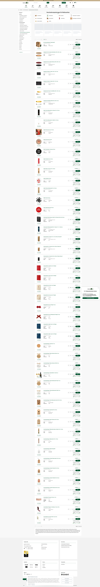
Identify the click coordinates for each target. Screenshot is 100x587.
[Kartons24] (26, 2)
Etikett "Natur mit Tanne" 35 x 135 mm (49, 168)
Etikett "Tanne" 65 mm (47, 197)
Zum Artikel (39, 48)
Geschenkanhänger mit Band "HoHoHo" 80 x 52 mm (51, 468)
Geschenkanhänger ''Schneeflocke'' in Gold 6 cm (51, 372)
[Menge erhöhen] (74, 44)
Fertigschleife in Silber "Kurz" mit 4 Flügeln (50, 324)
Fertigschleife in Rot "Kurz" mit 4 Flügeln (50, 285)
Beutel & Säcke (21, 36)
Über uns (44, 564)
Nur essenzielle (67, 582)
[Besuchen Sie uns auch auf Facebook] (25, 574)
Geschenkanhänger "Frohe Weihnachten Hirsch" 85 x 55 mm (53, 400)
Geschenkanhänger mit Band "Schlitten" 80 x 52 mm (51, 477)
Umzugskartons (21, 19)
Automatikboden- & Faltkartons (23, 15)
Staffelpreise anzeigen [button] (76, 46)
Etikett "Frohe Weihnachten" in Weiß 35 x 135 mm (51, 120)
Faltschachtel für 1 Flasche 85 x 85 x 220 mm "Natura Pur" (52, 246)
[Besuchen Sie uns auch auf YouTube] (28, 574)
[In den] (77, 44)
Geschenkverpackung (22, 22)
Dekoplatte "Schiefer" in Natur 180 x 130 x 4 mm (51, 71)
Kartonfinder (63, 564)
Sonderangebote (21, 39)
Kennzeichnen (20, 43)
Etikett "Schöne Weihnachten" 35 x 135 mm (50, 188)
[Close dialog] (98, 288)
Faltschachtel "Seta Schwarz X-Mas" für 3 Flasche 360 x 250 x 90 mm (54, 217)
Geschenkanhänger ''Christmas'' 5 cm (49, 343)
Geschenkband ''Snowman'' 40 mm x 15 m (50, 497)
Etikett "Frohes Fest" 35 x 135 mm (49, 129)
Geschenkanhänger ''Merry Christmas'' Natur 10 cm (51, 353)
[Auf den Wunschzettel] (40, 42)
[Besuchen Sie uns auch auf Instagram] (26, 574)
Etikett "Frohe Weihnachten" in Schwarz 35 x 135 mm (51, 110)
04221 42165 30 (27, 544)
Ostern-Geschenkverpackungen (23, 33)
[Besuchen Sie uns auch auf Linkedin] (29, 574)
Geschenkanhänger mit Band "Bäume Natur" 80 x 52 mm (52, 458)
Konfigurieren (67, 580)
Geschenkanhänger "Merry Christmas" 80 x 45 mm (51, 419)
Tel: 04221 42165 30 (31, 0)
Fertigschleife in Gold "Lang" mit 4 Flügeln (50, 275)
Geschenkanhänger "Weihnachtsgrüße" (49, 448)
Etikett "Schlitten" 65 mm (47, 178)
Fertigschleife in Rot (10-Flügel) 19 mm (50, 304)
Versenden (20, 40)
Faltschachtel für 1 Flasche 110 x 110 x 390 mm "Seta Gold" (53, 236)
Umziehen (20, 47)
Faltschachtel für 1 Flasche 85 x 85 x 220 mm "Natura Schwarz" (53, 256)
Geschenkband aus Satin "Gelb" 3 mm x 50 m (50, 516)
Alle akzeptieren (67, 578)
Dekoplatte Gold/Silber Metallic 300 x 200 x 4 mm (51, 100)
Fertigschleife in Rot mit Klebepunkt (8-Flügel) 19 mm (52, 314)
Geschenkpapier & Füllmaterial (23, 29)
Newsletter (44, 567)
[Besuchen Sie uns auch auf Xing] (31, 574)
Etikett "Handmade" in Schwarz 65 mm (49, 149)
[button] (72, 2)
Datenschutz (33, 584)
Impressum (29, 584)
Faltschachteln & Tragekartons (23, 25)
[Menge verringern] (68, 44)
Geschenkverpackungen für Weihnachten (25, 32)
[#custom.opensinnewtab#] (26, 553)
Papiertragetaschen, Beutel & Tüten (24, 26)
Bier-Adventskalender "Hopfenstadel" (49, 42)
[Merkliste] (70, 2)
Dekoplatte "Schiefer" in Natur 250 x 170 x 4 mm (51, 81)
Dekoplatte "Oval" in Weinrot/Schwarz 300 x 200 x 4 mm (52, 61)
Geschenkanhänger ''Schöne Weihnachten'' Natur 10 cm (52, 380)
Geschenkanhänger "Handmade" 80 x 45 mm (50, 409)
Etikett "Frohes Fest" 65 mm (48, 139)
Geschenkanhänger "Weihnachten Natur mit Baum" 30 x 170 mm (53, 429)
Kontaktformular (43, 548)
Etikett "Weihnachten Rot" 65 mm (49, 207)
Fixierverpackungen (21, 18)
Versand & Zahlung (44, 547)
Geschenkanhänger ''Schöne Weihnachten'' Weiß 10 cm (52, 390)
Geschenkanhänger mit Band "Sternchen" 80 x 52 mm (52, 487)
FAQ (41, 545)
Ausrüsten (20, 46)
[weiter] (41, 39)
